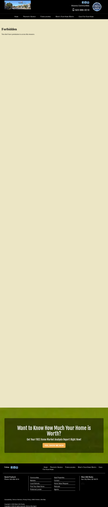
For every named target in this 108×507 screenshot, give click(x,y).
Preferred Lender (36, 489)
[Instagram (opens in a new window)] (88, 2)
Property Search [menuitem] (29, 16)
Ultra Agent (33, 506)
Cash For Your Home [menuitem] (86, 16)
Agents (56, 489)
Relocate (57, 486)
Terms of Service (17, 499)
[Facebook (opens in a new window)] (83, 2)
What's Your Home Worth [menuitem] (65, 16)
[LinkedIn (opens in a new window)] (85, 2)
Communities (34, 477)
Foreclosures (70, 467)
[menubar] (54, 16)
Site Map (43, 499)
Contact (56, 480)
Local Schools (34, 483)
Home (46, 467)
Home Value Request (61, 483)
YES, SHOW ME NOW (54, 445)
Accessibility (7, 499)
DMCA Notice (36, 499)
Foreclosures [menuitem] (45, 16)
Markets (33, 480)
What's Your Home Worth (87, 467)
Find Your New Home (37, 486)
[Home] (17, 5)
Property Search (56, 467)
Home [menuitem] (16, 16)
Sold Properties (59, 477)
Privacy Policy (27, 499)
